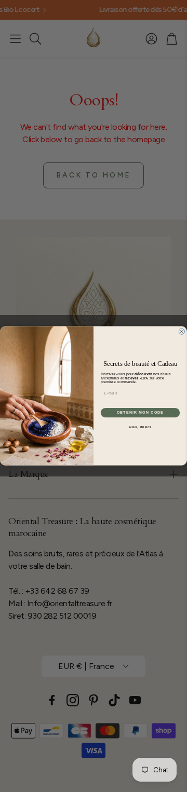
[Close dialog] (181, 331)
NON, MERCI (140, 427)
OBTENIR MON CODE (140, 413)
